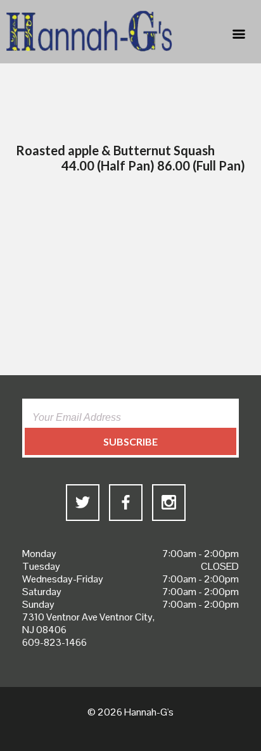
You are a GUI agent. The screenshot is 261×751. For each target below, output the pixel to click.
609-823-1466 (54, 642)
